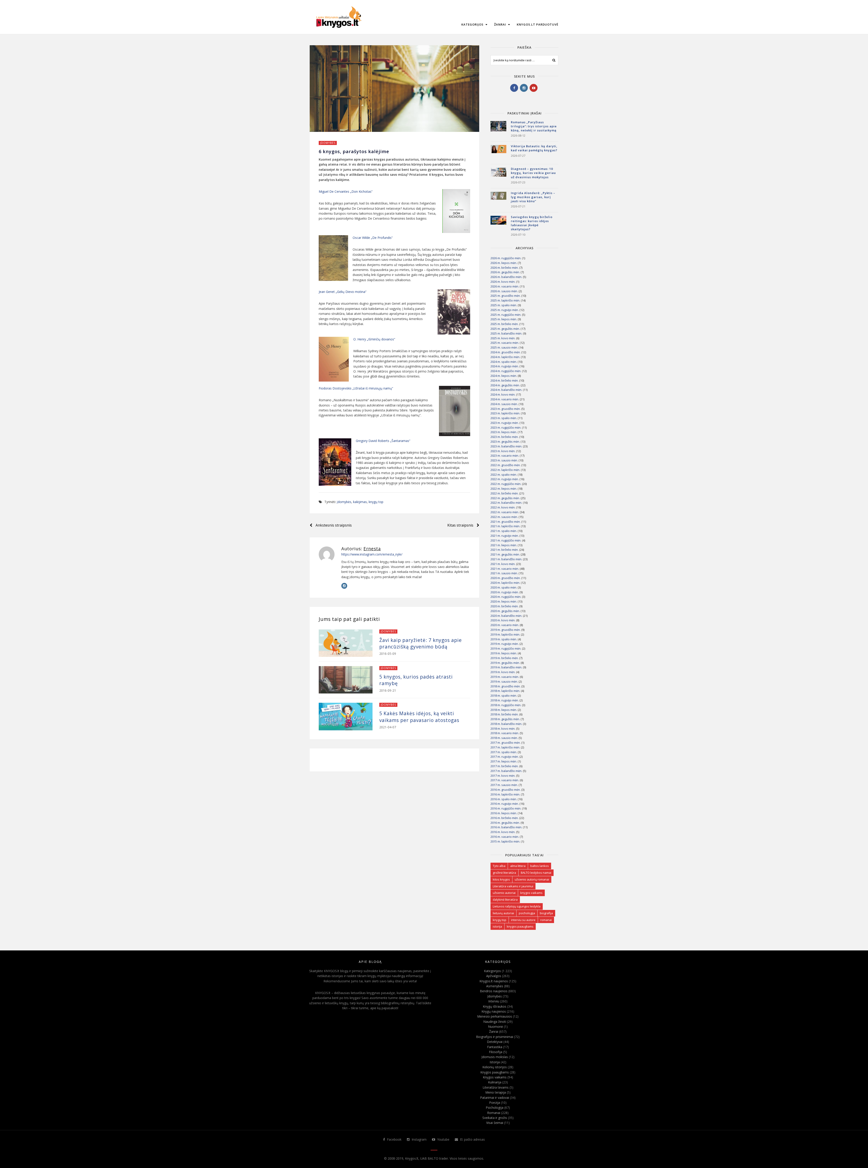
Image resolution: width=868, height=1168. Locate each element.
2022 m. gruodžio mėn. (506, 465)
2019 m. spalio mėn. (504, 639)
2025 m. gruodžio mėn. (506, 296)
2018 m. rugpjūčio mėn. (506, 705)
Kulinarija (494, 1082)
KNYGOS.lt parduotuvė (537, 24)
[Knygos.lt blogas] (339, 17)
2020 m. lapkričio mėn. (505, 583)
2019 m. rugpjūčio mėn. (506, 648)
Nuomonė (495, 1026)
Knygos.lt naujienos (493, 981)
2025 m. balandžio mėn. (506, 333)
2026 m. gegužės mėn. (505, 272)
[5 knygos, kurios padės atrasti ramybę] (346, 679)
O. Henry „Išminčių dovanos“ (374, 339)
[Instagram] (344, 586)
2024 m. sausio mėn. (504, 404)
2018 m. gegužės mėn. (505, 719)
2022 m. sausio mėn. (504, 517)
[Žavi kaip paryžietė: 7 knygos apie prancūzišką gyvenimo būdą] (346, 643)
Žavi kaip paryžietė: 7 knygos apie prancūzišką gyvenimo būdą (420, 643)
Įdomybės (327, 143)
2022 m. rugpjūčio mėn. (506, 484)
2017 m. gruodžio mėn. (506, 743)
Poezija (494, 1102)
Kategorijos (472, 24)
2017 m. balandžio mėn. (506, 771)
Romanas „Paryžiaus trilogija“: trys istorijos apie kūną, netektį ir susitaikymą (534, 126)
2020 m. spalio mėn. (504, 587)
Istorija (495, 1062)
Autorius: (361, 549)
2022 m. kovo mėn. (503, 507)
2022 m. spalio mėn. (504, 474)
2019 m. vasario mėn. (505, 677)
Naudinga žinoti (494, 1021)
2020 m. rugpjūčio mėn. (506, 597)
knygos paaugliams (520, 926)
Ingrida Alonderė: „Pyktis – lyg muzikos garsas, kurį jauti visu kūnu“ (533, 197)
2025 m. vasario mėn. (505, 343)
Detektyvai (494, 1042)
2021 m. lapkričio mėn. (505, 526)
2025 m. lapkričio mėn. (505, 300)
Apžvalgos (493, 976)
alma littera (518, 866)
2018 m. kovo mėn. (503, 728)
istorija (497, 926)
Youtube (442, 1139)
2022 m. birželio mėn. (505, 493)
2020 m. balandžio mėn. (506, 616)
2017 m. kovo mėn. (503, 776)
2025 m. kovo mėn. (503, 338)
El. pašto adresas (472, 1139)
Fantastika (494, 1047)
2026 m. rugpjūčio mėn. (506, 258)
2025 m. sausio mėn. (504, 347)
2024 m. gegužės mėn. (505, 385)
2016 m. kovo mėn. (503, 832)
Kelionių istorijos (494, 1067)
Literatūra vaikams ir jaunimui (513, 886)
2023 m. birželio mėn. (505, 437)
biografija (546, 913)
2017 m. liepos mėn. (504, 761)
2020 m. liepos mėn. (504, 601)
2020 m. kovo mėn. (503, 620)
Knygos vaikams (495, 1077)
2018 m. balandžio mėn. (506, 724)
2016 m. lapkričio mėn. (505, 794)
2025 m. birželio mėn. (505, 324)
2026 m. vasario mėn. (505, 286)
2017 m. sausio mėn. (504, 785)
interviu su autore (523, 920)
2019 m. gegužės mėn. (505, 663)
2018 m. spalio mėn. (504, 695)
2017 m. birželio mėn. (505, 766)
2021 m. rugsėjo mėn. (505, 536)
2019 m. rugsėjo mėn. (505, 644)
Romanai (493, 1113)
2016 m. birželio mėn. (505, 818)
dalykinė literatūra (505, 899)
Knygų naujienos (493, 1011)
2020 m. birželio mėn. (505, 606)
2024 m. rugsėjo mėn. (505, 366)
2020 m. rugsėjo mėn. (505, 592)
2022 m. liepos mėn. (504, 489)
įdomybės (344, 502)
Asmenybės (494, 986)
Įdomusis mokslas (494, 1057)
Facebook (393, 1139)
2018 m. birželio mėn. (505, 714)
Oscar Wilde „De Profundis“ (373, 237)
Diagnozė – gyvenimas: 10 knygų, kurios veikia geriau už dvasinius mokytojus (533, 173)
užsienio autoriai (504, 893)
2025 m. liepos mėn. (504, 319)
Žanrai (500, 24)
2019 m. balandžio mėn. (506, 667)
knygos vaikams (531, 893)
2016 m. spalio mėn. (504, 799)
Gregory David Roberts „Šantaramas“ (383, 441)
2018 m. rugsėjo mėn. (505, 700)
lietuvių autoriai (503, 913)
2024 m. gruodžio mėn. (506, 352)
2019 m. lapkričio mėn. (505, 634)
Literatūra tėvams (496, 1087)
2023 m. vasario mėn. (505, 455)
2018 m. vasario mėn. (505, 733)
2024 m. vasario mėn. (505, 399)
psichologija (527, 913)
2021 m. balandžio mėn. (506, 559)
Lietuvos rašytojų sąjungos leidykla (516, 906)
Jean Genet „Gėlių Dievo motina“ (342, 292)
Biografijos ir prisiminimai (494, 1037)
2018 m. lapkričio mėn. (505, 691)
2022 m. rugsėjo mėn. (505, 479)
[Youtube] (534, 88)
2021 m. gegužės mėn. (505, 554)
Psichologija (494, 1107)
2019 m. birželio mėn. (505, 658)
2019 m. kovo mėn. (503, 672)
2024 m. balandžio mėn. (506, 390)
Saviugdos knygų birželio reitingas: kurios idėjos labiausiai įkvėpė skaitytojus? (531, 223)
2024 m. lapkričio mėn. (505, 357)
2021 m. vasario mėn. (505, 569)
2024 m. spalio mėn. (504, 362)
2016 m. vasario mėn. (505, 837)
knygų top (376, 502)
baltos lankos (539, 866)
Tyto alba (499, 866)
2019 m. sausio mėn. (504, 681)
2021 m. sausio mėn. (504, 573)
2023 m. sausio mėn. (504, 460)
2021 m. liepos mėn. (504, 545)
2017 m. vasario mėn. (505, 780)
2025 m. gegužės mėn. (505, 329)
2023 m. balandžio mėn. (506, 446)
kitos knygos (501, 879)
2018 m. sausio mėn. (504, 738)
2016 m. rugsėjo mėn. (505, 804)
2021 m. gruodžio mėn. (506, 522)
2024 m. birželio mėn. (505, 380)
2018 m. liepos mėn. (504, 710)
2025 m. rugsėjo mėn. (505, 310)
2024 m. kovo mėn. (503, 394)
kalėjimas (360, 502)
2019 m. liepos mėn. (504, 653)
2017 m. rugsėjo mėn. (505, 757)
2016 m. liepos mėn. (504, 813)
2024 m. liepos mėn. (504, 376)
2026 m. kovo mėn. (503, 282)
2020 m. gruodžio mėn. (506, 578)
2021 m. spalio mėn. (504, 531)
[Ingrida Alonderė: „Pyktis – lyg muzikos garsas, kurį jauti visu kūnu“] (498, 200)
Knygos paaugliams (494, 1072)
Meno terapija (495, 1092)
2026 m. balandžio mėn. (506, 277)
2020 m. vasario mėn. (505, 625)
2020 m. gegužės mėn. (505, 611)
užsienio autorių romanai (532, 879)
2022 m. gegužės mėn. (505, 498)
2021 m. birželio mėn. (505, 550)
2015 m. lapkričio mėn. (505, 841)
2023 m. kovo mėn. (503, 451)
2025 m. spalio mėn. (504, 305)
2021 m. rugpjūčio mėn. (506, 540)
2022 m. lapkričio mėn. (505, 470)
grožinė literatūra (504, 873)
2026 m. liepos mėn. (504, 263)
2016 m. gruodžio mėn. (506, 790)
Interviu (493, 1001)
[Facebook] (514, 88)
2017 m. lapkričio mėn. (505, 747)
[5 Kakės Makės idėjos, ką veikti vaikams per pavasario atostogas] (346, 716)
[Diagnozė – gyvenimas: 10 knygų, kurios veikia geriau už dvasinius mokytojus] (498, 175)
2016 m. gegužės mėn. (505, 823)
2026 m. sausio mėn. (504, 291)
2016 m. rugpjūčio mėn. (506, 808)
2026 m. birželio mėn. (505, 268)
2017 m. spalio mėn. (504, 752)
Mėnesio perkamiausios (494, 1016)
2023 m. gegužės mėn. (505, 441)
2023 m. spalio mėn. (504, 418)
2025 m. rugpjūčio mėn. (506, 315)
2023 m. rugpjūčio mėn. (506, 427)
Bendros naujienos (493, 991)
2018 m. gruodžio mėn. (506, 686)
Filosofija (495, 1052)
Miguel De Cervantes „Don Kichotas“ (346, 191)
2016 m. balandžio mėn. (506, 827)
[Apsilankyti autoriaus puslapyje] (327, 554)
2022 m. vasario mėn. (505, 512)
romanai (546, 920)
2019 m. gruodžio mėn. (506, 630)
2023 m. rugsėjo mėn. (505, 423)
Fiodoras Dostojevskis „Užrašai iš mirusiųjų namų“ (356, 388)
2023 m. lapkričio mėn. (505, 413)
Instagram (419, 1139)
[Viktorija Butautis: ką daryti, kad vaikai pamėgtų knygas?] (498, 153)
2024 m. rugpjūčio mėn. (506, 371)
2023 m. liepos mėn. (504, 432)
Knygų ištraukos (494, 1006)
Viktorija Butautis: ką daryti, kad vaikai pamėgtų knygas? (534, 148)
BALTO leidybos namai (536, 873)
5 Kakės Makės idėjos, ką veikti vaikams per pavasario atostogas (419, 716)
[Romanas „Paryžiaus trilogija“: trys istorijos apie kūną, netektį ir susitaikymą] (498, 129)
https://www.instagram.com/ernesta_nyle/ (371, 554)
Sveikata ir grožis (494, 1118)
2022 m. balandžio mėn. (506, 503)
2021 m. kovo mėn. (503, 564)
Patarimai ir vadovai (494, 1097)
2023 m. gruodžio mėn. (506, 409)
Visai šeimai (494, 1123)
